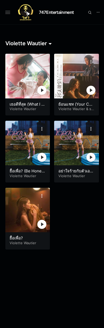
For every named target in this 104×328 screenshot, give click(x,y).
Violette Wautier (23, 109)
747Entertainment (56, 12)
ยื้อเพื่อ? (16, 237)
